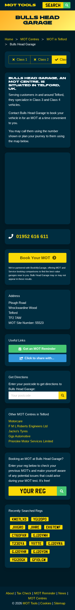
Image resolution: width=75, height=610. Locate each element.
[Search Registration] (66, 5)
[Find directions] (62, 395)
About (10, 593)
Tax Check (24, 593)
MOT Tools (20, 5)
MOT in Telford (57, 39)
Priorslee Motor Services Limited (31, 441)
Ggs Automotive (19, 436)
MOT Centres (29, 39)
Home (9, 39)
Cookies (45, 603)
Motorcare (15, 421)
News (62, 593)
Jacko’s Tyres (18, 431)
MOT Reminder (44, 593)
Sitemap (59, 603)
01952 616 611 (32, 236)
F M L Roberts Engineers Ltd (28, 426)
